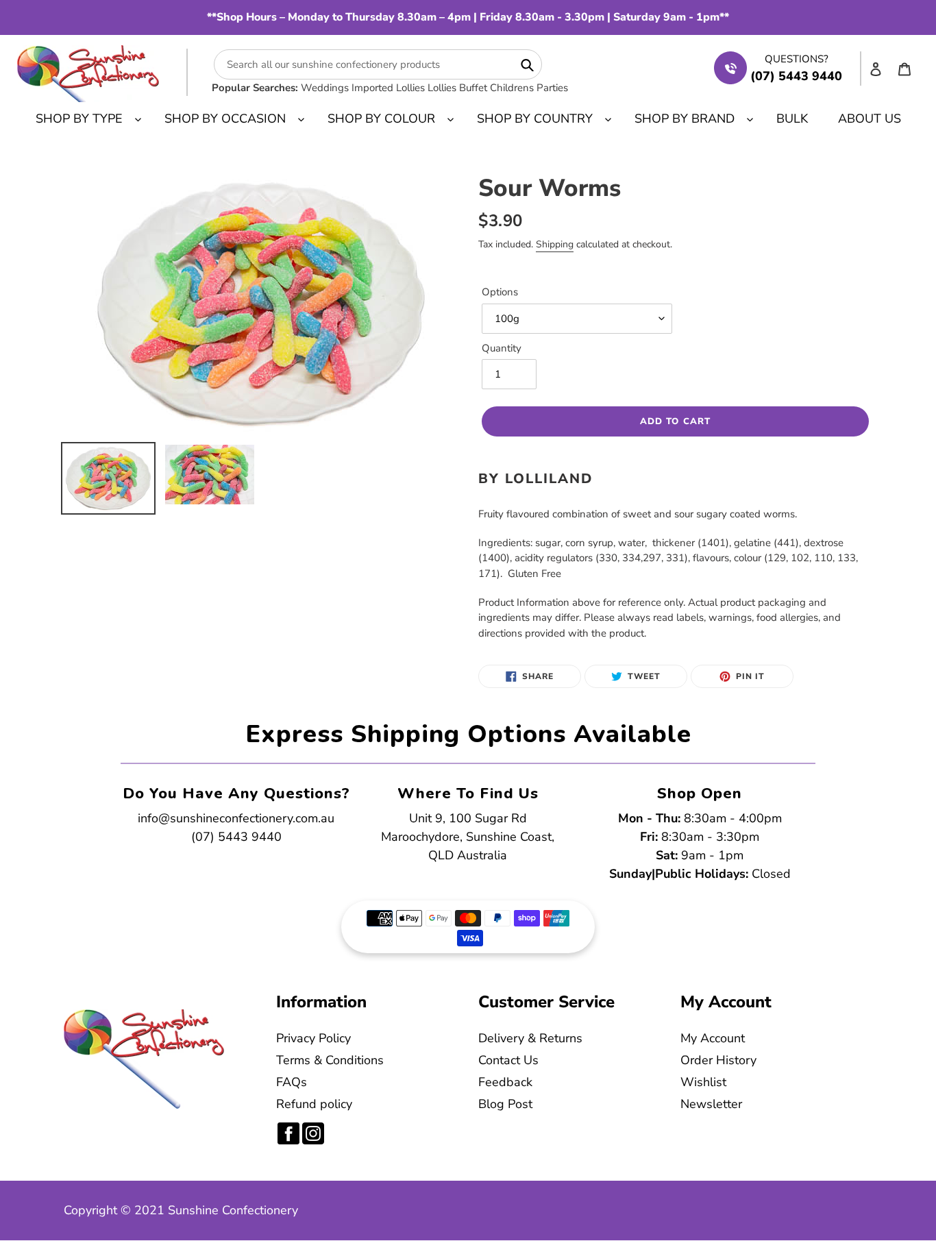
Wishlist (703, 1082)
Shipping (555, 244)
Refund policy (314, 1104)
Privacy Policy (313, 1038)
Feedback (505, 1082)
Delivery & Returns (530, 1038)
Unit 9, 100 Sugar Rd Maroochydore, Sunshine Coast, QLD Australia (467, 836)
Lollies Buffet (457, 88)
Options (500, 292)
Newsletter (711, 1104)
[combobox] (378, 64)
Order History (718, 1060)
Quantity (501, 348)
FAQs (291, 1082)
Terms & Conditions (330, 1060)
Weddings (325, 88)
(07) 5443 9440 (236, 836)
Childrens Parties (529, 88)
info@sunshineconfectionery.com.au (236, 818)
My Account (712, 1038)
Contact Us (508, 1060)
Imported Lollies (388, 88)
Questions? (796, 59)
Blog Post (505, 1104)
